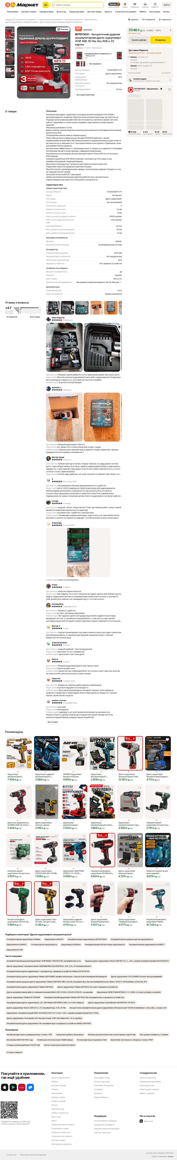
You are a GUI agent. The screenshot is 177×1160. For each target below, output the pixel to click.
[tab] (12, 12)
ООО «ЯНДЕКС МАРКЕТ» (163, 1153)
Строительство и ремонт (62, 1136)
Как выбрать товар (102, 1078)
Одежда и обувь (58, 1097)
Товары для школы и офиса (62, 1125)
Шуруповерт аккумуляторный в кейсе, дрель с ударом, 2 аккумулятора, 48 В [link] (101, 824)
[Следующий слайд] (66, 62)
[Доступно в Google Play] (13, 1090)
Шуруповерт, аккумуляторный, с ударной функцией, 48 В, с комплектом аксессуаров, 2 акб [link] (102, 775)
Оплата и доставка (102, 1082)
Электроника (56, 1093)
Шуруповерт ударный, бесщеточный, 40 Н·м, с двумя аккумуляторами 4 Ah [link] (73, 920)
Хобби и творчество (60, 1113)
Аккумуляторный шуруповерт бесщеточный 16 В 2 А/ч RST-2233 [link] (19, 872)
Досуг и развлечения (60, 1078)
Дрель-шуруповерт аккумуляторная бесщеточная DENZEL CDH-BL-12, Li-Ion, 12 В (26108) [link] (128, 872)
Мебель (54, 1082)
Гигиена (54, 1089)
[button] (78, 29)
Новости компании (148, 1078)
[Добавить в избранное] (28, 739)
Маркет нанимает (147, 1093)
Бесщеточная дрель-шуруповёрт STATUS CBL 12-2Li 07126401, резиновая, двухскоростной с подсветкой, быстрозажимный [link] (18, 920)
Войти (167, 5)
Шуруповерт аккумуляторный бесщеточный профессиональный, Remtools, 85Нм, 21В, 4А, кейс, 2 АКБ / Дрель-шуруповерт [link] (73, 824)
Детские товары (58, 1140)
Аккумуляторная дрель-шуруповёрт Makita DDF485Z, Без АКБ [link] (156, 920)
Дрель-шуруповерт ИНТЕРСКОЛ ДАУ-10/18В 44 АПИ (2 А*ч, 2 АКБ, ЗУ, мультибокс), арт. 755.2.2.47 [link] (45, 872)
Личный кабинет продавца (105, 1121)
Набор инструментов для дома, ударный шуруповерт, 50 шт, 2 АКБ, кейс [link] (157, 872)
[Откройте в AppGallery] (21, 1090)
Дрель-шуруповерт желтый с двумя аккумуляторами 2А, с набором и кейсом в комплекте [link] (44, 824)
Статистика (11, 1155)
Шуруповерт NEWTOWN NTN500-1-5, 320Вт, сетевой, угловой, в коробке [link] (73, 872)
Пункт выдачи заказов (149, 1089)
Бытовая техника (58, 1085)
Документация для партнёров (106, 1129)
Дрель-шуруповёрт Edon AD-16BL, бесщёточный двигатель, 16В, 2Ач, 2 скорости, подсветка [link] (45, 920)
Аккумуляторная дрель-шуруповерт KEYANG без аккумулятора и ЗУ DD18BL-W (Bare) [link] (101, 872)
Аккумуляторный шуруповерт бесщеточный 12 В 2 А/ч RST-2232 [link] (157, 824)
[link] (23, 939)
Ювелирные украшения (61, 1144)
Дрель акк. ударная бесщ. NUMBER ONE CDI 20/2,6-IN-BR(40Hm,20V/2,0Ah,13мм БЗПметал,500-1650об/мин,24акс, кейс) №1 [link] (19, 824)
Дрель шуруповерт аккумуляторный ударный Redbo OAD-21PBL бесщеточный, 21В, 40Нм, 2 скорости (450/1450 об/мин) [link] (157, 775)
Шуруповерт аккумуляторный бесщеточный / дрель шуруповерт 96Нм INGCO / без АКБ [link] (19, 775)
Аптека (54, 1105)
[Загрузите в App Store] (4, 1090)
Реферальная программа (150, 1082)
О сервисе (98, 1089)
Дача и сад (55, 1117)
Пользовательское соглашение (33, 1155)
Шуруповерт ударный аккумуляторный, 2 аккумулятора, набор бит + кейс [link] (46, 775)
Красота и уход (57, 1109)
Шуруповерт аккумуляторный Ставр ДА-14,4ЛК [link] (128, 824)
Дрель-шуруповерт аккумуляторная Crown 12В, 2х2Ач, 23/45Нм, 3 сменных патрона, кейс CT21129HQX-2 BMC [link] (128, 775)
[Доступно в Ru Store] (30, 1090)
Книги (53, 1121)
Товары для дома (58, 1101)
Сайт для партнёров (102, 1132)
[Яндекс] (170, 1156)
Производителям (147, 1085)
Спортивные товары (60, 1128)
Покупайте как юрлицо (103, 1085)
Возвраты (98, 1093)
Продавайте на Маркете (104, 1125)
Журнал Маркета (101, 1097)
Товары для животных (60, 1132)
